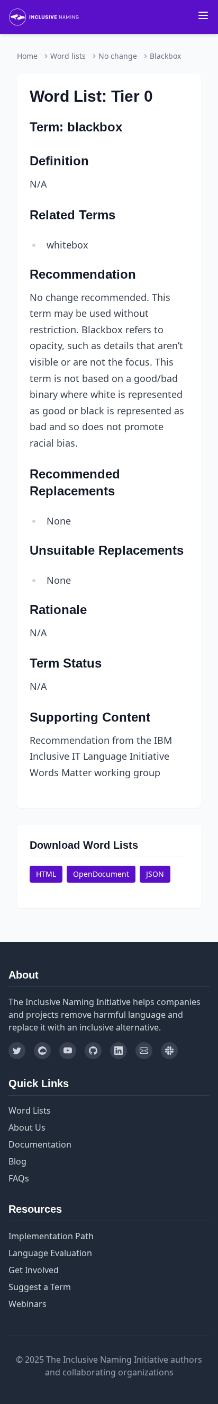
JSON (155, 874)
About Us (27, 1127)
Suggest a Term (39, 1287)
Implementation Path (51, 1236)
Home (27, 56)
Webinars (27, 1304)
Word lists (68, 56)
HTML (46, 874)
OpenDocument (101, 874)
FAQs (18, 1178)
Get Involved (33, 1270)
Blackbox (165, 56)
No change (117, 56)
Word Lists (29, 1110)
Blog (17, 1161)
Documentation (39, 1144)
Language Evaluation (50, 1253)
